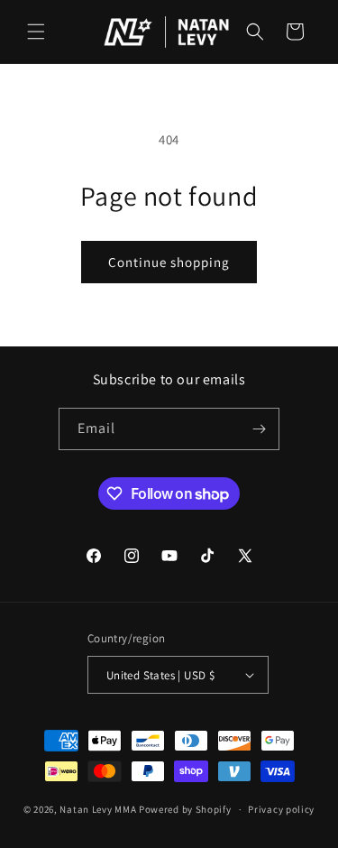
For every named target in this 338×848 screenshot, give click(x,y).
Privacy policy (281, 809)
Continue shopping (169, 262)
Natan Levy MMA (97, 809)
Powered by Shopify (185, 809)
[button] (36, 31)
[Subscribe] (259, 429)
